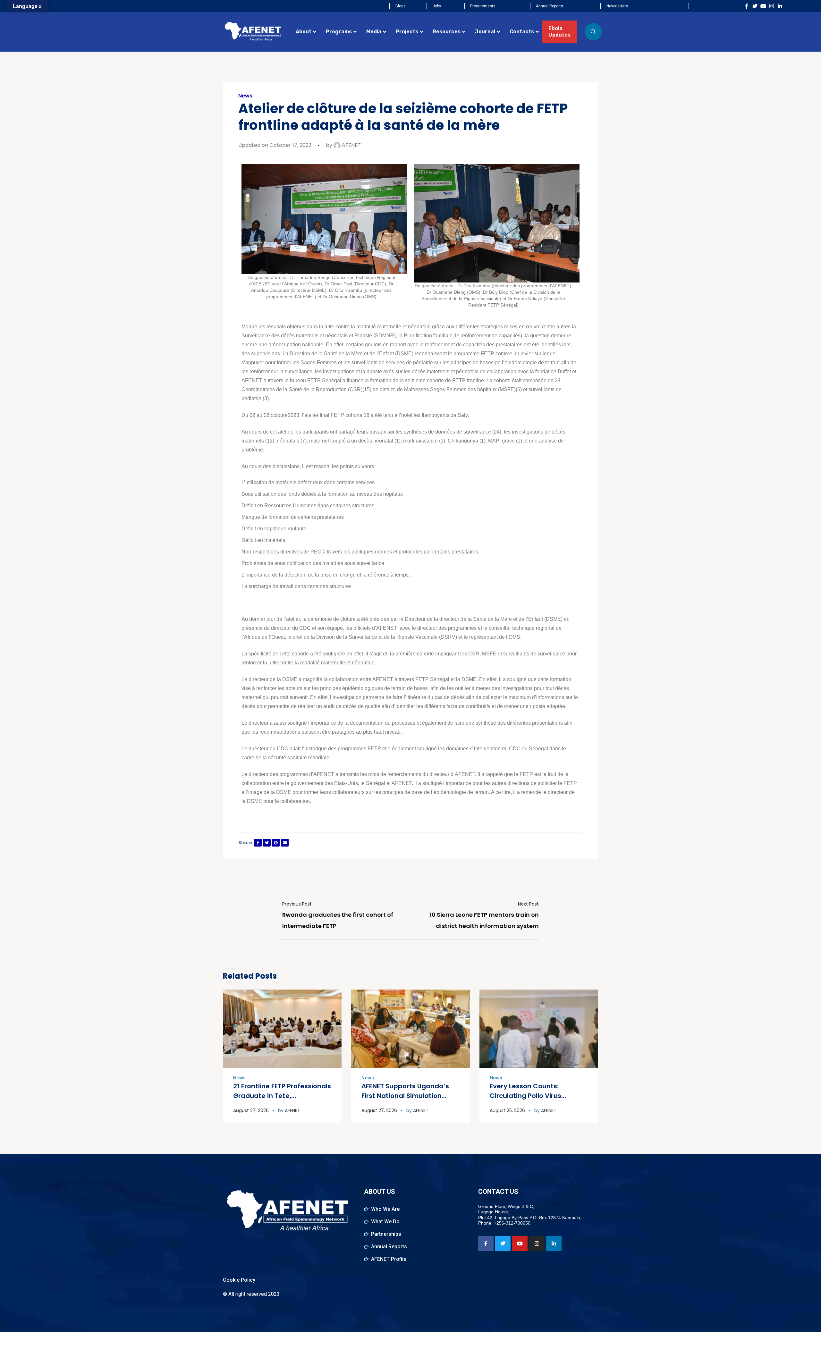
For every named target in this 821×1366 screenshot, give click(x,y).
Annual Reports (549, 6)
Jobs (437, 6)
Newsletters (617, 6)
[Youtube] (763, 6)
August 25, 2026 (507, 1110)
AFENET (351, 145)
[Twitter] (755, 6)
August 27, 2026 (251, 1110)
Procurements (482, 6)
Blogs (400, 6)
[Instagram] (771, 6)
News (245, 96)
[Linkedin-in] (780, 6)
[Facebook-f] (746, 6)
